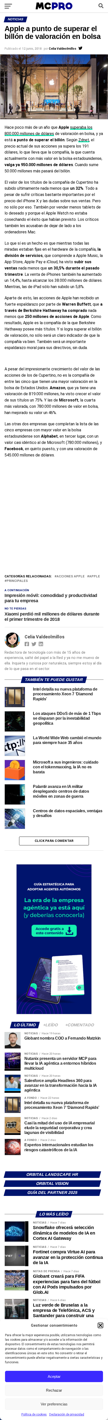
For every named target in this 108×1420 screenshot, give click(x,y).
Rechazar (54, 1390)
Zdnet (83, 140)
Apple (94, 576)
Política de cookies (34, 1414)
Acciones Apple (71, 576)
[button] (100, 1325)
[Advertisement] (54, 517)
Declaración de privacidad (66, 1414)
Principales (17, 581)
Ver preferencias (54, 1404)
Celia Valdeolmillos (62, 48)
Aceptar (54, 1376)
